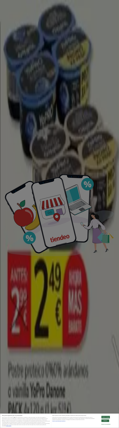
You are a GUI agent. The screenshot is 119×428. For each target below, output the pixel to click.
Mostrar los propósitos (105, 424)
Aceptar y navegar (105, 417)
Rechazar (105, 420)
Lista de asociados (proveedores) (58, 421)
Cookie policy (8, 425)
